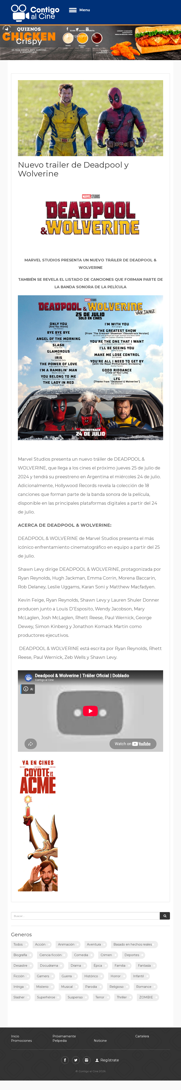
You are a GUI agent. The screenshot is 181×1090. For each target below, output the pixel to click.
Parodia (91, 987)
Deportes (131, 955)
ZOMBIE (146, 997)
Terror (99, 997)
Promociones (21, 1041)
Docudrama (49, 966)
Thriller (122, 997)
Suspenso (75, 997)
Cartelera (142, 1036)
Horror (116, 976)
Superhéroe (46, 997)
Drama (76, 966)
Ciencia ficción (51, 955)
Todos (18, 944)
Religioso (116, 987)
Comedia (81, 955)
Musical (67, 987)
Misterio (42, 987)
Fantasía (144, 966)
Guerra (67, 976)
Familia (120, 966)
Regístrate (78, 36)
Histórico (91, 976)
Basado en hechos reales (132, 944)
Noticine (100, 1041)
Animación (66, 944)
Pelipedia (60, 1041)
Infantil (138, 976)
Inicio (15, 1036)
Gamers (43, 976)
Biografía (20, 955)
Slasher (19, 997)
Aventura (94, 944)
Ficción (18, 976)
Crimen (106, 955)
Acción (40, 944)
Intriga (18, 987)
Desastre (20, 966)
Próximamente (64, 1036)
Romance (143, 987)
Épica (98, 966)
